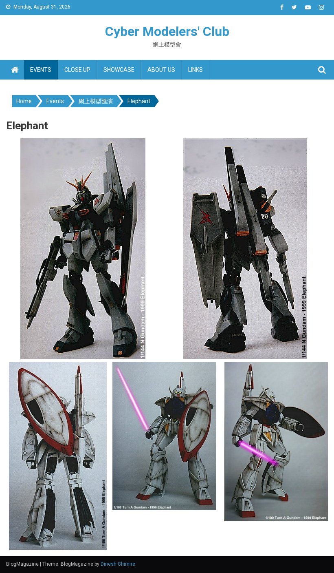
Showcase (118, 69)
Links (195, 69)
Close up (77, 69)
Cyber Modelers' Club (167, 31)
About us (161, 69)
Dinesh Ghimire (118, 564)
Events (40, 69)
